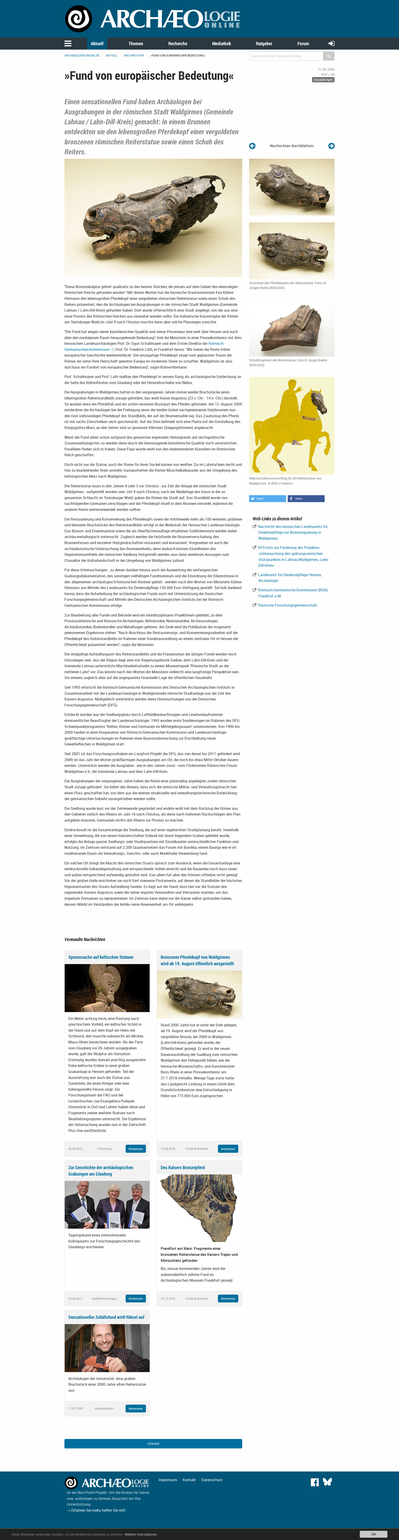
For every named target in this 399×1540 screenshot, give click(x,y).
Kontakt (189, 1479)
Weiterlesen (136, 1149)
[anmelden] (332, 43)
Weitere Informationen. (141, 1534)
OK (373, 1534)
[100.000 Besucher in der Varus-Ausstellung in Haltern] (252, 146)
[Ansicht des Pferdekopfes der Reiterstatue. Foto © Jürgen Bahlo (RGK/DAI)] (153, 217)
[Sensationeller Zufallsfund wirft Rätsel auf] (107, 1347)
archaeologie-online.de (81, 55)
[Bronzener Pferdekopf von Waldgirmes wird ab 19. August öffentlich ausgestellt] (199, 994)
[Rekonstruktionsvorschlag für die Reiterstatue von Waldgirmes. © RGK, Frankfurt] (292, 425)
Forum (303, 43)
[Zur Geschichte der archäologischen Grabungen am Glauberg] (107, 1204)
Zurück (154, 1443)
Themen (136, 43)
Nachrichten (134, 55)
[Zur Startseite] (153, 18)
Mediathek (221, 43)
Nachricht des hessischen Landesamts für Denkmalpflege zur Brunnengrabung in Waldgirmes (292, 532)
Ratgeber (264, 43)
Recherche (177, 43)
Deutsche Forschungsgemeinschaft (287, 605)
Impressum (168, 1479)
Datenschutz (212, 1479)
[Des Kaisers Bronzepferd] (199, 1207)
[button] (267, 498)
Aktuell (97, 43)
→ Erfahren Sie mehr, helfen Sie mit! (96, 1510)
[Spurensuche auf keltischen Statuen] (107, 987)
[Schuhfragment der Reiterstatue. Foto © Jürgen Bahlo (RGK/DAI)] (292, 327)
